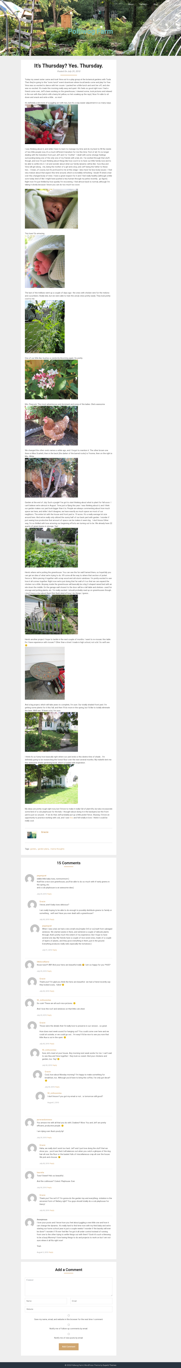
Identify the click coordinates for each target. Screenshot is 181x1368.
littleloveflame (43, 962)
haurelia (40, 1172)
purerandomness (44, 1120)
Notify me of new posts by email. (68, 1338)
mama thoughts (57, 849)
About (130, 4)
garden (33, 849)
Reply (49, 894)
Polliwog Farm (32, 4)
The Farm (143, 4)
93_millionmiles (44, 1000)
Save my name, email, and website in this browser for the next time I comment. (68, 1319)
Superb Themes (109, 1365)
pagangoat (41, 876)
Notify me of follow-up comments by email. (69, 1328)
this (71, 818)
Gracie (44, 832)
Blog (155, 4)
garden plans (43, 849)
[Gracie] (32, 838)
